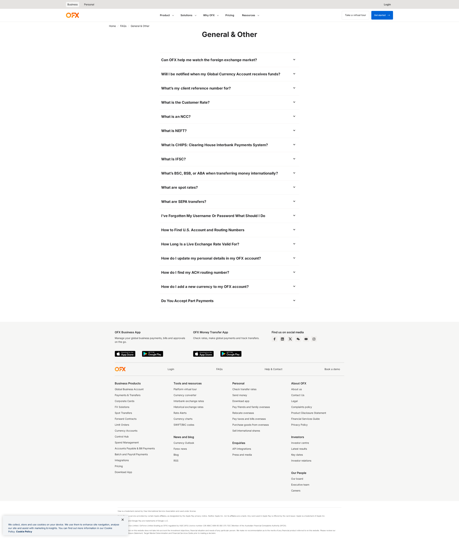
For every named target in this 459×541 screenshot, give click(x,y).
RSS (176, 460)
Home (112, 25)
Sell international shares (246, 430)
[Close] (123, 520)
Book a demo (332, 369)
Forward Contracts (125, 418)
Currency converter (185, 395)
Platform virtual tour (185, 389)
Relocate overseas (243, 412)
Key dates (297, 454)
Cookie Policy (24, 531)
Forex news (180, 448)
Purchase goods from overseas (250, 424)
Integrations (122, 460)
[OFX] (72, 15)
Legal (294, 401)
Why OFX (209, 15)
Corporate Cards (124, 401)
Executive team (300, 484)
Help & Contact (273, 369)
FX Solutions (122, 406)
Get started (379, 15)
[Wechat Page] (298, 339)
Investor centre (300, 442)
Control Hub (122, 436)
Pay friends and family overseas (251, 406)
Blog (176, 454)
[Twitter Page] (290, 339)
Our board (297, 478)
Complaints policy (301, 406)
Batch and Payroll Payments (131, 454)
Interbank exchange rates (189, 401)
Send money (239, 395)
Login (171, 369)
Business (72, 4)
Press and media (242, 454)
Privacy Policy (299, 424)
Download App (123, 472)
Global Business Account (129, 389)
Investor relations (301, 460)
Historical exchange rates (188, 406)
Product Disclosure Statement (308, 412)
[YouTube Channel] (306, 339)
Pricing (229, 15)
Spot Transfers (123, 412)
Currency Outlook (184, 442)
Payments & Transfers (127, 395)
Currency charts (183, 418)
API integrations (241, 448)
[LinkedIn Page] (282, 339)
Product (165, 15)
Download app (240, 401)
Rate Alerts (180, 412)
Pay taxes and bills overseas (249, 418)
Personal (89, 4)
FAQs (123, 25)
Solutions (186, 15)
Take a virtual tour (355, 15)
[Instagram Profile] (314, 339)
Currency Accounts (126, 430)
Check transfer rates (244, 389)
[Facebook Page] (274, 339)
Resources (248, 15)
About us (296, 389)
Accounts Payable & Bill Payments (135, 448)
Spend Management (127, 442)
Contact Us (297, 395)
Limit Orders (122, 424)
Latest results (299, 448)
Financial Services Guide (305, 418)
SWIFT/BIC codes (184, 424)
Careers (295, 490)
